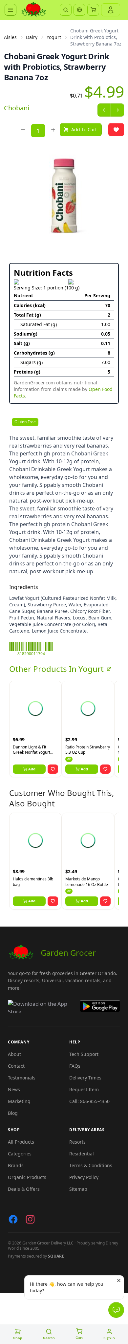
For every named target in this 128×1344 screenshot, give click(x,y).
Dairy (31, 37)
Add (31, 768)
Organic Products (27, 1177)
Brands (16, 1165)
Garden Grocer (68, 952)
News (14, 1089)
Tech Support (83, 1054)
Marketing (19, 1101)
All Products (21, 1142)
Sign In (109, 1338)
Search (49, 1338)
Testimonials (21, 1078)
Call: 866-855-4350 (89, 1101)
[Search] (66, 10)
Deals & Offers (24, 1189)
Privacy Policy (83, 1177)
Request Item (84, 1089)
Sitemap (78, 1189)
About (14, 1054)
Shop (17, 1338)
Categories (20, 1154)
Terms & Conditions (90, 1165)
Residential (81, 1154)
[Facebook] (13, 1219)
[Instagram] (30, 1219)
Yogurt (54, 37)
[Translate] (79, 10)
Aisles (10, 37)
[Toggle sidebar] (10, 10)
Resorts (77, 1142)
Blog (13, 1113)
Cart (79, 1337)
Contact (16, 1066)
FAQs (74, 1066)
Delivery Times (85, 1078)
